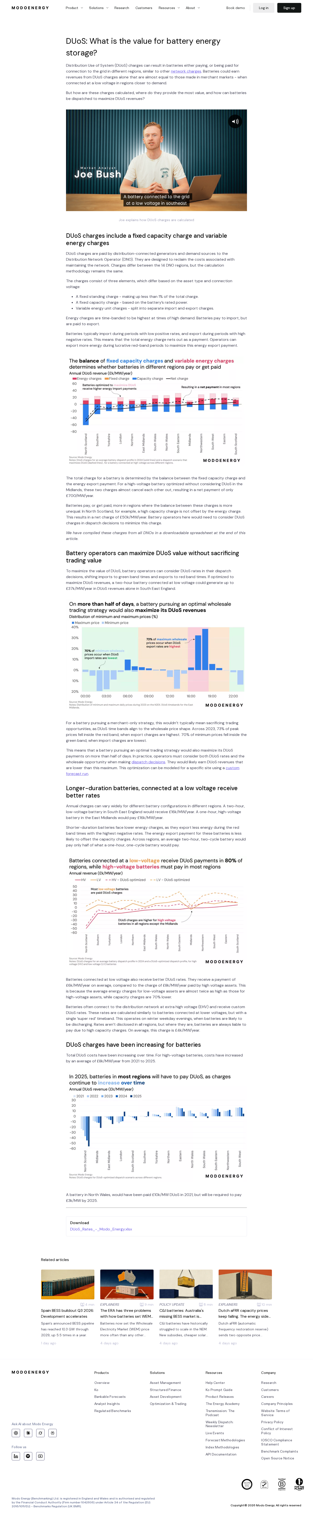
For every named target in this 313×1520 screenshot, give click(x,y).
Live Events (215, 1433)
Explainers (109, 1304)
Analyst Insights (107, 1404)
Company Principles (277, 1404)
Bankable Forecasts (110, 1397)
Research (121, 8)
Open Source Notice (277, 1458)
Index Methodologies (222, 1447)
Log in (263, 8)
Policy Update (171, 1304)
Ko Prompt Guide (219, 1390)
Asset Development (166, 1397)
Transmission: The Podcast (220, 1413)
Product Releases (220, 1397)
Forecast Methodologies (225, 1440)
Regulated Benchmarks (112, 1411)
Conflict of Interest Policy (277, 1431)
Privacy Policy (272, 1422)
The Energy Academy (223, 1404)
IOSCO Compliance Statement (276, 1442)
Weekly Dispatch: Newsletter (219, 1424)
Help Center (215, 1383)
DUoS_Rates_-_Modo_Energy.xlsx (101, 1229)
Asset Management (165, 1383)
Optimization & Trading (168, 1404)
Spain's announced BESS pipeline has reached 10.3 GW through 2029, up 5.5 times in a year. (67, 1329)
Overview (102, 1383)
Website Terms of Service (275, 1413)
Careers (267, 1397)
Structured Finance (165, 1390)
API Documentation (221, 1454)
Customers (143, 8)
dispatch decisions (148, 762)
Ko (96, 1390)
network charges (186, 71)
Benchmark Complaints (279, 1451)
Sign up (289, 8)
